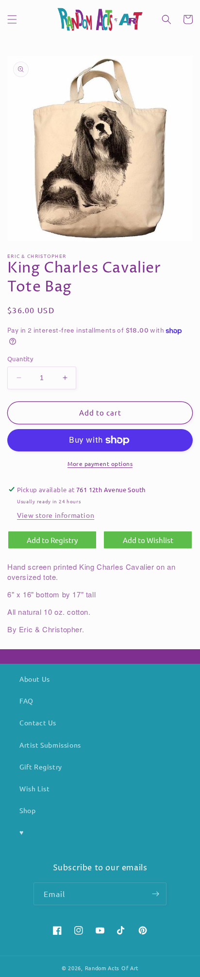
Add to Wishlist (148, 540)
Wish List (34, 788)
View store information (55, 515)
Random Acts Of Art (112, 968)
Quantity (20, 358)
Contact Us (37, 722)
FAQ (26, 700)
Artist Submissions (50, 744)
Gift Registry (40, 766)
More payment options (100, 463)
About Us (34, 678)
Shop (27, 810)
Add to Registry (52, 540)
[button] (12, 19)
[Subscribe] (155, 893)
